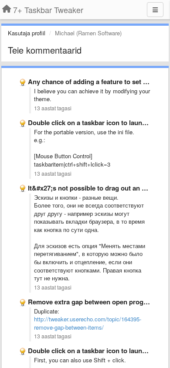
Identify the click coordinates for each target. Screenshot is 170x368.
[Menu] (155, 9)
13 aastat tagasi (52, 108)
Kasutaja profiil (26, 33)
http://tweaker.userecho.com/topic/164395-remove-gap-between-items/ (87, 323)
